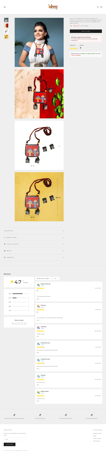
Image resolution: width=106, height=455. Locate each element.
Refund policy (96, 441)
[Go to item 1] (6, 20)
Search (94, 436)
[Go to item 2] (6, 25)
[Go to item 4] (6, 37)
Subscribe (9, 444)
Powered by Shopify (21, 450)
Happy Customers (97, 433)
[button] (19, 293)
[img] (73, 48)
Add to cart (85, 31)
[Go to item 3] (6, 31)
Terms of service (97, 438)
